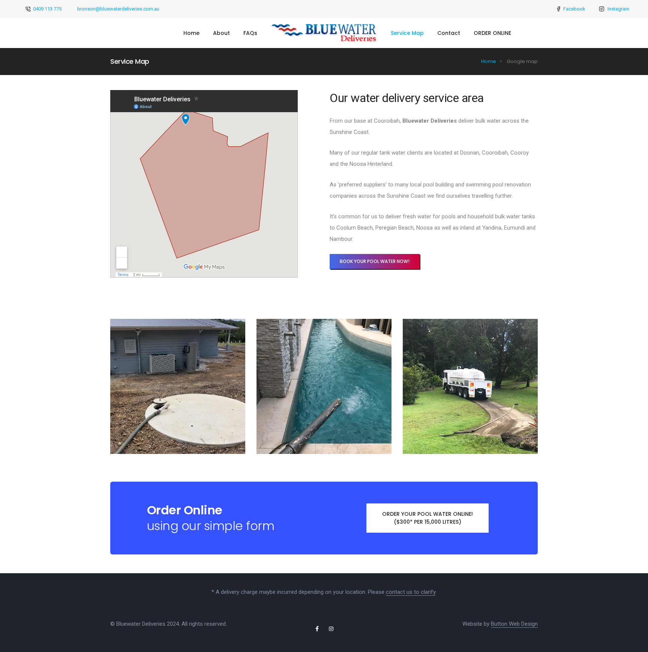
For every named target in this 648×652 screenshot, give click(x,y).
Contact (448, 33)
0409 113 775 (47, 9)
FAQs (250, 33)
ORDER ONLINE (492, 33)
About (221, 33)
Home (191, 33)
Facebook (574, 9)
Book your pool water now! (375, 261)
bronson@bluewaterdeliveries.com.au (118, 9)
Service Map (407, 33)
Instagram (618, 9)
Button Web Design (514, 623)
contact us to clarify (410, 592)
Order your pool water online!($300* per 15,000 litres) (427, 518)
